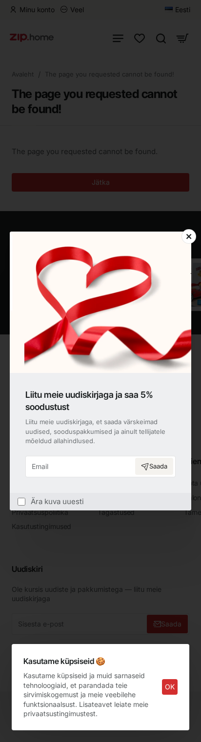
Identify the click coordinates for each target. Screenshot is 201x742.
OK (170, 687)
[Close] (188, 236)
